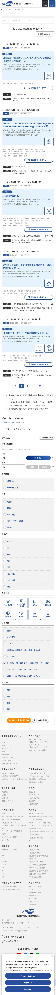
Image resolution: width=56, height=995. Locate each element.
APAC (3, 877)
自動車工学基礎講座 (36, 813)
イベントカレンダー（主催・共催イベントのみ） (39, 740)
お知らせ (32, 792)
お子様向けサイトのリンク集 (39, 776)
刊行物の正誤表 (34, 798)
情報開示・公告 (7, 757)
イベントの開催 (8, 809)
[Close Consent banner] (52, 956)
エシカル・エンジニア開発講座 (40, 823)
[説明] (53, 458)
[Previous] (9, 386)
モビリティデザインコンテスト (12, 816)
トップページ (6, 9)
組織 (3, 751)
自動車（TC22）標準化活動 (11, 886)
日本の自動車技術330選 (37, 773)
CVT (3, 868)
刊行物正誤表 (33, 901)
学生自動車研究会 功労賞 (37, 874)
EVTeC (4, 865)
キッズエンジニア (8, 813)
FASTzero (5, 861)
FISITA (4, 874)
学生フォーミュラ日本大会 (11, 819)
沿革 (3, 745)
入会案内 (5, 792)
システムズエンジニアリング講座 (40, 825)
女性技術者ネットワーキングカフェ (41, 831)
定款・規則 (6, 754)
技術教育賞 (32, 858)
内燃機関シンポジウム (9, 850)
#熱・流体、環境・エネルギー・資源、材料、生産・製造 (19, 83)
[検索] (51, 20)
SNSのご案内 (33, 804)
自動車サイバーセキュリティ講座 (40, 816)
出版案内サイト (34, 895)
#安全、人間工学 (8, 151)
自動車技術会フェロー (36, 861)
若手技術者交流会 (35, 828)
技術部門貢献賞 (34, 853)
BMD (3, 871)
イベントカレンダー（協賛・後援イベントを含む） (40, 746)
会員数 (4, 795)
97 (40, 386)
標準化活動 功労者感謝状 (37, 865)
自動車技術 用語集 (36, 782)
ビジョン (5, 742)
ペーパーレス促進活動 (9, 763)
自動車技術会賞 (34, 850)
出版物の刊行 (34, 882)
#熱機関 (5, 218)
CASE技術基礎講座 (35, 819)
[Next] (47, 386)
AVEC (3, 858)
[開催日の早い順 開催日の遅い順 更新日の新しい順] (45, 33)
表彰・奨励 (33, 845)
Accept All (28, 989)
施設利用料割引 (7, 801)
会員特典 (5, 798)
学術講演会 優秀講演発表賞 (38, 856)
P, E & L (4, 856)
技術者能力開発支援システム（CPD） (41, 839)
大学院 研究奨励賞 (35, 877)
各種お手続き (6, 760)
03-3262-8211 (12, 927)
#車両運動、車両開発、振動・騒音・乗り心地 (30, 149)
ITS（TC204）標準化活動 (11, 889)
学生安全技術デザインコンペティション (14, 826)
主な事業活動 (6, 748)
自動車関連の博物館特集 (37, 779)
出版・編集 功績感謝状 (37, 868)
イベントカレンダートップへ (15, 422)
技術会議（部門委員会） (10, 776)
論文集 (31, 889)
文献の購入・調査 (35, 892)
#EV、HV (14, 149)
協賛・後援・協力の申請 (37, 750)
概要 (3, 739)
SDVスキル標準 (34, 834)
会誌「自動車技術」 (36, 886)
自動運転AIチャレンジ (9, 823)
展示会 (4, 834)
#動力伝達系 (6, 149)
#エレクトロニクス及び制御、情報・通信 (17, 154)
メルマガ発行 (33, 898)
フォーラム (6, 840)
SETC (3, 853)
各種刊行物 (32, 904)
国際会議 (6, 845)
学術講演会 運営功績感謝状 (38, 871)
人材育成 (32, 809)
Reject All (28, 982)
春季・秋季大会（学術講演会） (13, 831)
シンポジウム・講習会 (9, 837)
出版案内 (32, 801)
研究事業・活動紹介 (9, 773)
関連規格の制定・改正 (11, 882)
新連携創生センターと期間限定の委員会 (14, 780)
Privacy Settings (28, 976)
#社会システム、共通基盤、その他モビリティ (15, 156)
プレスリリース (34, 795)
